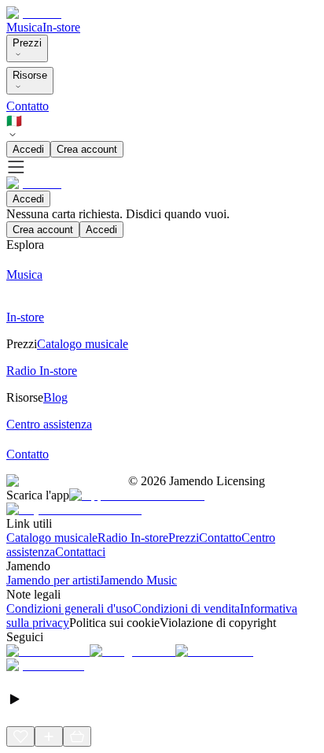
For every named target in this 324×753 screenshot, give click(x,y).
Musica (24, 27)
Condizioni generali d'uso (69, 608)
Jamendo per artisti (52, 580)
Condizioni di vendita (186, 608)
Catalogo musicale (52, 537)
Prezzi (27, 43)
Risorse (30, 75)
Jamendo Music (138, 580)
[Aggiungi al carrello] (77, 736)
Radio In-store (133, 537)
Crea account (87, 149)
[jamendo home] (33, 13)
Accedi (28, 149)
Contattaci (80, 551)
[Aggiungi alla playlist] (49, 736)
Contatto (27, 106)
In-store (61, 27)
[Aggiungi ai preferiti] (20, 736)
